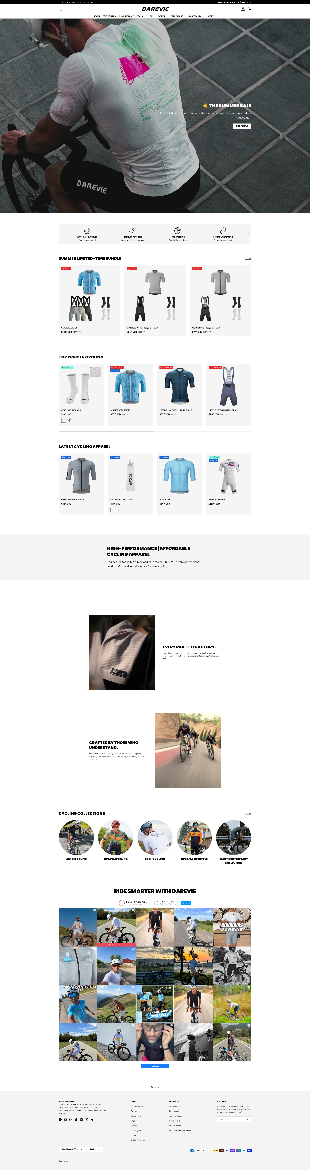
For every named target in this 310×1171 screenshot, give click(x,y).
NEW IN (97, 16)
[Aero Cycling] (76, 837)
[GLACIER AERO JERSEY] (130, 386)
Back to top (155, 1087)
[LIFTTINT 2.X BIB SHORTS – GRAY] (229, 386)
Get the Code (89, 2)
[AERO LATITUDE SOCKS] (81, 386)
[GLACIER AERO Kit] (89, 295)
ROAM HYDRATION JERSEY (72, 499)
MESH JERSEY (165, 499)
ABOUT (210, 16)
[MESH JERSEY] (179, 476)
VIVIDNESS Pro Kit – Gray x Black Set (142, 328)
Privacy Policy (175, 1125)
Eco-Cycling (155, 859)
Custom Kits (136, 1116)
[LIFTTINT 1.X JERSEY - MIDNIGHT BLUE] (179, 386)
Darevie (65, 1161)
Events (134, 1111)
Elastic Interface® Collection (233, 861)
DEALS (140, 16)
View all (248, 258)
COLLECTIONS (177, 16)
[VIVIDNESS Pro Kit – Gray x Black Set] (155, 295)
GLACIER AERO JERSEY (120, 410)
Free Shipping (175, 1111)
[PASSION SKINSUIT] (229, 476)
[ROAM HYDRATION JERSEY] (81, 476)
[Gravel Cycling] (115, 837)
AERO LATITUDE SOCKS (71, 410)
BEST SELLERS (109, 16)
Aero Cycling (76, 859)
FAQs (133, 1121)
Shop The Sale (242, 126)
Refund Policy (175, 1121)
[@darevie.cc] (121, 902)
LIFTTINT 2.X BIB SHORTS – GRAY (223, 410)
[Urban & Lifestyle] (194, 837)
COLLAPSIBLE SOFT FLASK (122, 499)
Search (134, 1125)
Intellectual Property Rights (181, 1130)
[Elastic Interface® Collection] (233, 837)
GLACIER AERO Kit (69, 328)
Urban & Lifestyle (194, 859)
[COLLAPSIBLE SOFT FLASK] (130, 476)
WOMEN (161, 16)
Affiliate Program (138, 1140)
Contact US (135, 1135)
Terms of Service (176, 1116)
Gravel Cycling (116, 859)
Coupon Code (175, 1106)
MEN (150, 16)
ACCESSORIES (195, 16)
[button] (249, 9)
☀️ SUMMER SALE (126, 16)
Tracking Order (137, 1130)
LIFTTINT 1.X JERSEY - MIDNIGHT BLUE (175, 410)
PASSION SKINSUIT (217, 499)
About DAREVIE (137, 1106)
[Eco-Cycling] (155, 837)
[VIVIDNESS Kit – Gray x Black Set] (220, 295)
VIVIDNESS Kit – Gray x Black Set (206, 328)
